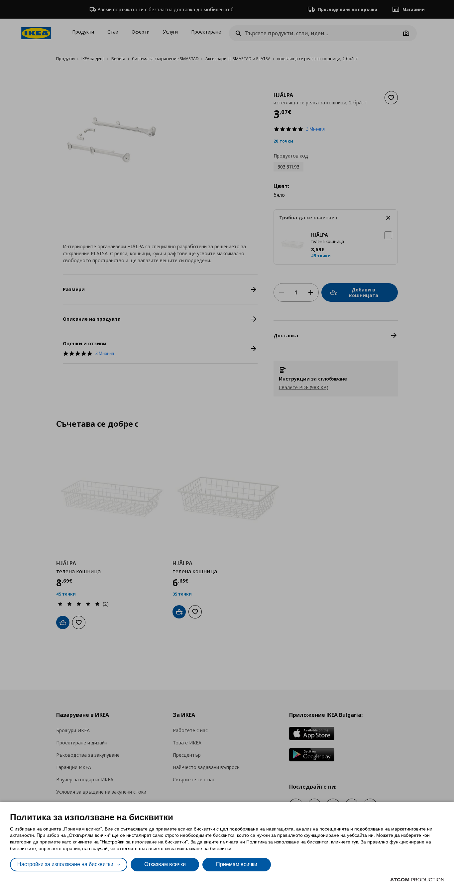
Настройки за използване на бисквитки (65, 864)
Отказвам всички (165, 864)
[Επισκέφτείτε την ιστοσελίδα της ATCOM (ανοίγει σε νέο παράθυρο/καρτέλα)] (417, 879)
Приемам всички (236, 864)
